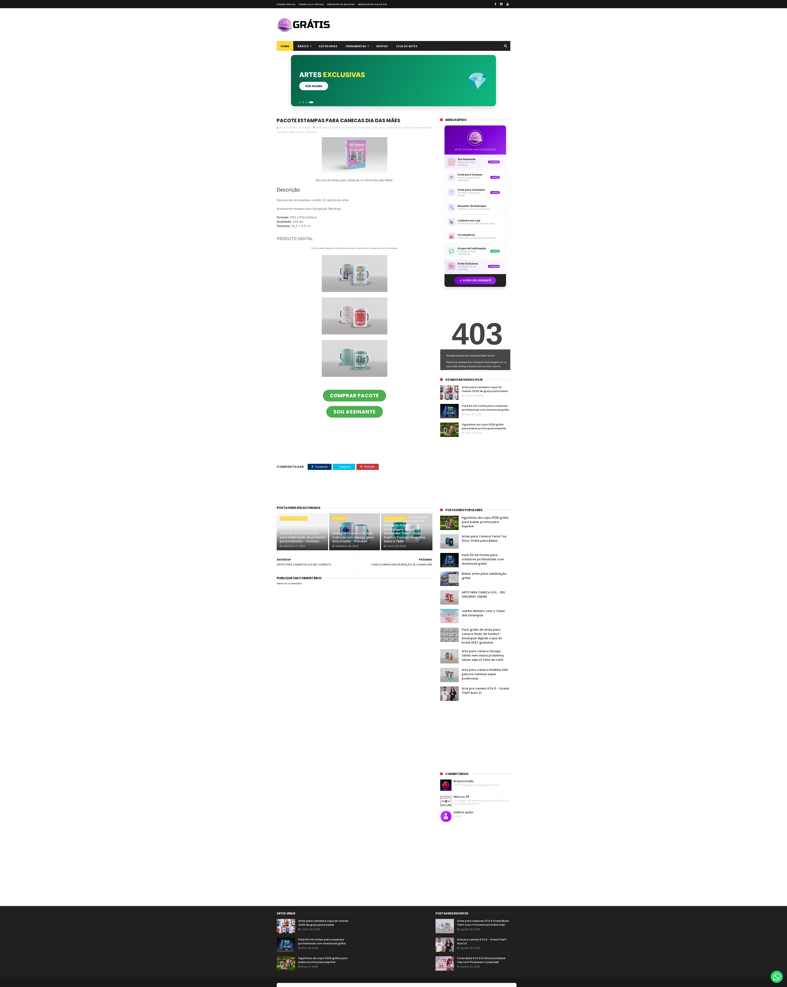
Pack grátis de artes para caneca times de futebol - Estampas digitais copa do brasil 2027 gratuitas (482, 636)
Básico (303, 46)
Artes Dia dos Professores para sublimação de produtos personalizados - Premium (302, 537)
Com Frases (393, 127)
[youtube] (507, 4)
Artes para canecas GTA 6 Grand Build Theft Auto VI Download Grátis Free (483, 923)
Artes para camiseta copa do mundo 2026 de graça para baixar (485, 389)
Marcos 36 (461, 797)
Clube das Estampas (356, 127)
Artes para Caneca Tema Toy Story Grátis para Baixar (484, 538)
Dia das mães (286, 132)
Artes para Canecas (329, 127)
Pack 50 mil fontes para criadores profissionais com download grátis (485, 408)
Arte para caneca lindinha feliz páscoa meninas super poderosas (485, 674)
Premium (311, 132)
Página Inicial (286, 4)
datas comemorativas (417, 127)
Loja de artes (406, 46)
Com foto (339, 518)
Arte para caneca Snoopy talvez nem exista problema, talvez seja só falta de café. (483, 655)
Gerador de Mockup (341, 4)
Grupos (382, 46)
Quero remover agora (323, 86)
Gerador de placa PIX (372, 4)
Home (285, 46)
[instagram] (501, 4)
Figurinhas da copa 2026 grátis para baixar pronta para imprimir (484, 427)
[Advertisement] (435, 24)
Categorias (328, 46)
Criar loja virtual (311, 4)
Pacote (300, 132)
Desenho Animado (395, 518)
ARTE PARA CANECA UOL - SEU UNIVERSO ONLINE (483, 594)
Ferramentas (356, 46)
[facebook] (495, 4)
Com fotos (378, 127)
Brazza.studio (464, 781)
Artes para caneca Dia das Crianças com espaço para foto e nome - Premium (353, 537)
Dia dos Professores (293, 518)
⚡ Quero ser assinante (475, 280)
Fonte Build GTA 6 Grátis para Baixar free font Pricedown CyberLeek (481, 960)
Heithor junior (463, 812)
